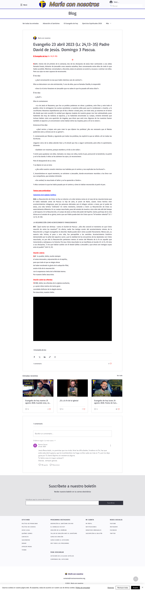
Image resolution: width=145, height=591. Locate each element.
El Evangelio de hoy (71, 23)
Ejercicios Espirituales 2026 (92, 23)
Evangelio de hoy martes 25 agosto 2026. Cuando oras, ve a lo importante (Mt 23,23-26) (38, 401)
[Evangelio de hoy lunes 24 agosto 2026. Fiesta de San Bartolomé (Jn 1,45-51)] (107, 388)
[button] (25, 5)
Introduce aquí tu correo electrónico (38, 499)
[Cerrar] (142, 587)
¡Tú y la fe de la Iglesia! (69, 400)
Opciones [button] (111, 588)
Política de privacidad (83, 588)
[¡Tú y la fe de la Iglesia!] (72, 388)
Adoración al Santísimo (51, 23)
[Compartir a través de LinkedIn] (45, 357)
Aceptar (135, 588)
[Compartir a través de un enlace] (50, 357)
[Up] (135, 578)
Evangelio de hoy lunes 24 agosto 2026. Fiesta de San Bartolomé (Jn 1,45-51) (105, 401)
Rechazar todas (122, 588)
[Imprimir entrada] (55, 357)
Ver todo (119, 375)
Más (107, 23)
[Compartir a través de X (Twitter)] (39, 357)
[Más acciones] (110, 445)
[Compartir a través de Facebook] (34, 357)
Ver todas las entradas (31, 23)
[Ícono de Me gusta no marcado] (39, 465)
